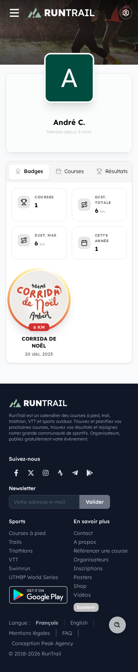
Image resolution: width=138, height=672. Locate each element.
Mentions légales (29, 633)
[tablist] (69, 172)
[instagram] (45, 473)
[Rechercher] (117, 625)
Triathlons (21, 550)
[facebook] (16, 473)
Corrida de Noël (39, 342)
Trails (15, 542)
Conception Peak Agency (42, 643)
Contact (83, 533)
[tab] (29, 172)
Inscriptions (88, 568)
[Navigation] (14, 13)
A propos (85, 542)
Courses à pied (27, 533)
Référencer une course (101, 550)
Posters (83, 577)
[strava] (60, 473)
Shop (80, 586)
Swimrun (19, 568)
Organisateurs (91, 559)
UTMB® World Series (33, 577)
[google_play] (89, 473)
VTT (13, 559)
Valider (95, 502)
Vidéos (82, 595)
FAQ (67, 633)
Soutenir (86, 607)
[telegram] (75, 473)
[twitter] (31, 473)
